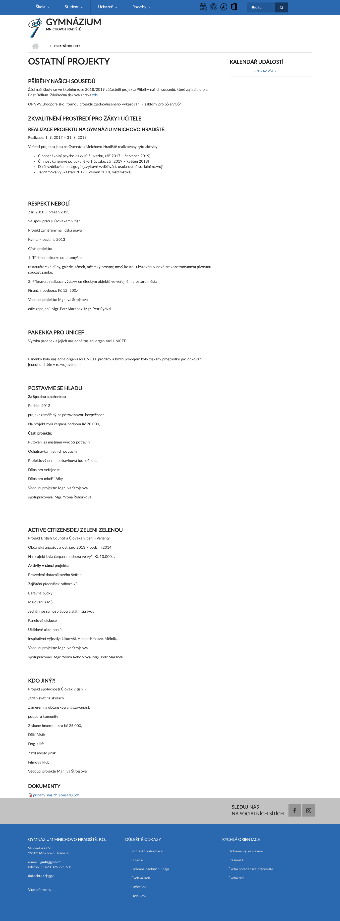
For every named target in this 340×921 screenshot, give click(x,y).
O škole (137, 860)
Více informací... (40, 890)
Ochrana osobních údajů (150, 869)
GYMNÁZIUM (73, 22)
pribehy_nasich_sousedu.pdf (56, 795)
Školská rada (141, 878)
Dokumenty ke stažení (245, 851)
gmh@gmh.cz (50, 862)
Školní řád (236, 878)
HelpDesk (138, 896)
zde (95, 95)
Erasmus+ (235, 860)
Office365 (139, 887)
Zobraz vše (263, 71)
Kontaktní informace (147, 851)
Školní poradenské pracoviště (250, 869)
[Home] (35, 27)
